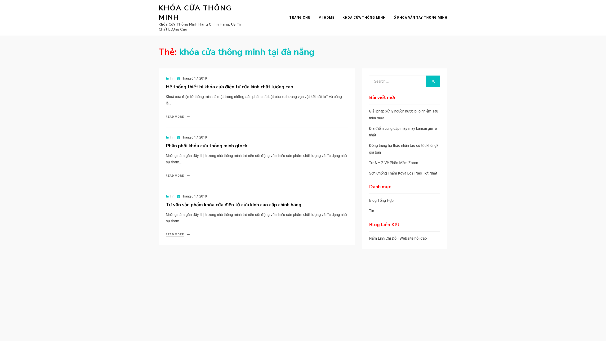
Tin (172, 78)
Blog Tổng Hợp (381, 200)
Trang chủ (299, 17)
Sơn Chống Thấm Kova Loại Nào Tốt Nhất (403, 173)
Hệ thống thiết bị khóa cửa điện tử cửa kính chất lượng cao (229, 87)
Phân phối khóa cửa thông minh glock (206, 146)
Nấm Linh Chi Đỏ (383, 238)
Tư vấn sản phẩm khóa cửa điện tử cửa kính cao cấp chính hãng (233, 205)
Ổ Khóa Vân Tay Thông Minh (420, 17)
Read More (175, 116)
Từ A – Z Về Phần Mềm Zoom (393, 163)
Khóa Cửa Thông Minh (195, 12)
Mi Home (326, 17)
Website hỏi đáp (413, 238)
